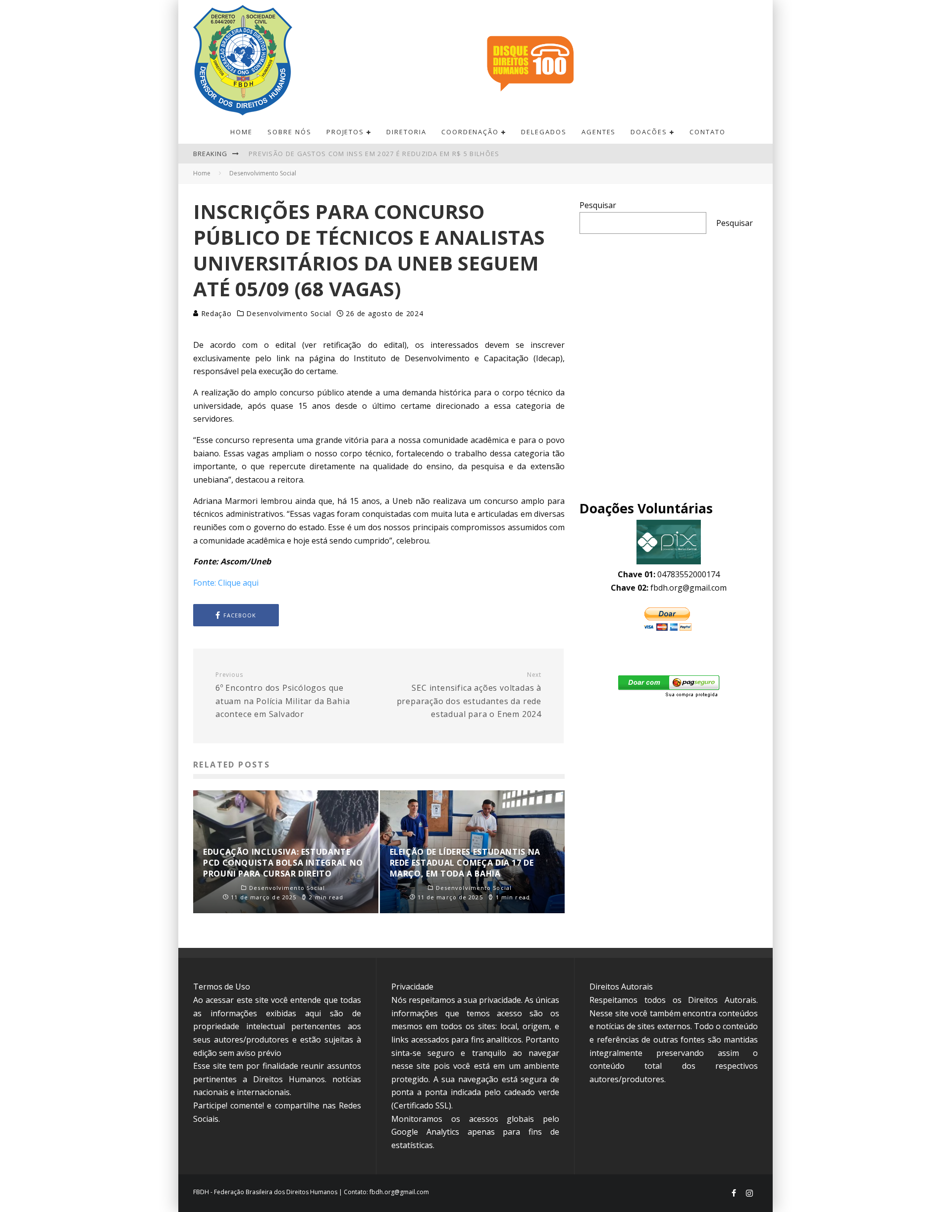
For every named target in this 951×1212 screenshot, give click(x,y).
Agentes (598, 131)
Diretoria (406, 131)
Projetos (345, 131)
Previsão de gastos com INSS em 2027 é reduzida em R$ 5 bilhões (374, 153)
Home (241, 131)
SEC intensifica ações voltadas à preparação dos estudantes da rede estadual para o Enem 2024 (469, 695)
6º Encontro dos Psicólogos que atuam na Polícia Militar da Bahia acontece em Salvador (282, 695)
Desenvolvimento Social (288, 313)
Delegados (544, 131)
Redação (215, 313)
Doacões (649, 131)
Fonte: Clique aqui (226, 582)
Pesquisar (598, 205)
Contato (707, 131)
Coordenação (470, 131)
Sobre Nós (289, 131)
